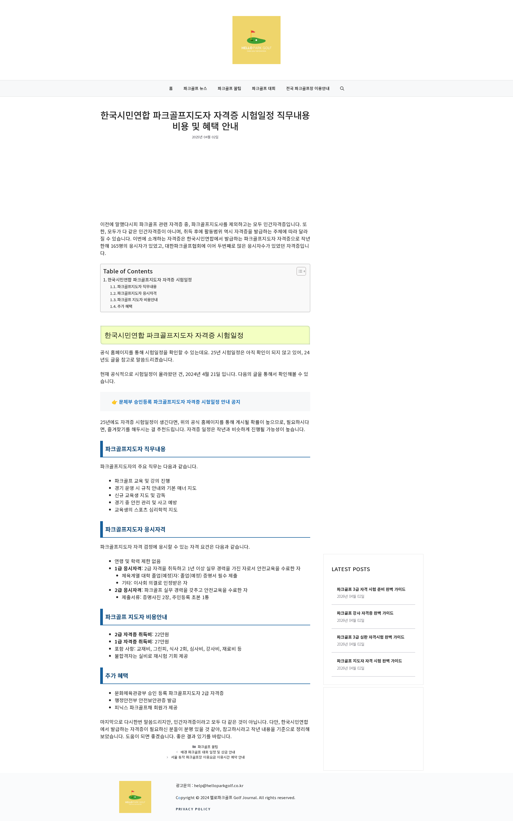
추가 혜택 (124, 306)
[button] (342, 88)
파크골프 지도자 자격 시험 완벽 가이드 (369, 660)
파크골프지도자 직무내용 (137, 286)
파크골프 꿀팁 (229, 88)
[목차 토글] (299, 271)
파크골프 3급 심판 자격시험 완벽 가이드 (371, 637)
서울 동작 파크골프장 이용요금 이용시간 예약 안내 (208, 757)
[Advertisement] (205, 181)
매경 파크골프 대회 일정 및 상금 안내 (208, 752)
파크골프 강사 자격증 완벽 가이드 (365, 613)
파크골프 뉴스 (195, 88)
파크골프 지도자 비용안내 (137, 299)
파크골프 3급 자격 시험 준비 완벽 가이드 (371, 589)
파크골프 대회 (263, 88)
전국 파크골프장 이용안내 (307, 88)
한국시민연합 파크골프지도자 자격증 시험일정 (150, 279)
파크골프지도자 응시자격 (137, 293)
